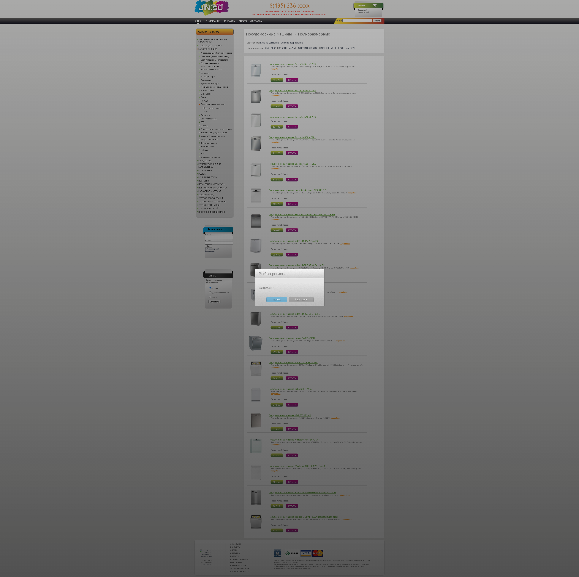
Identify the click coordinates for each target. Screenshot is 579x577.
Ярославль (301, 299)
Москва (276, 299)
